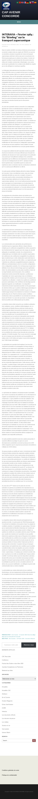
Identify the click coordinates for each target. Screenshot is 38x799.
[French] (25, 2)
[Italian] (30, 2)
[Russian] (32, 2)
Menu (19, 22)
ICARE (4, 708)
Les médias (5, 722)
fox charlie (25, 44)
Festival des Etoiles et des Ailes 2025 (12, 663)
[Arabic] (17, 2)
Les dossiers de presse (8, 718)
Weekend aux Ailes (7, 670)
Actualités (5, 687)
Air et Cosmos (6, 697)
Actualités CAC (6, 690)
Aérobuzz (4, 694)
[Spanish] (35, 2)
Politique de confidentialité (9, 775)
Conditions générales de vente (10, 770)
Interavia (5, 46)
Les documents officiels (8, 715)
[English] (22, 2)
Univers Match (6, 732)
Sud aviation (5, 729)
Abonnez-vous (29, 645)
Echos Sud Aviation (7, 704)
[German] (27, 2)
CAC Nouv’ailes (6, 656)
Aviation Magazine (7, 701)
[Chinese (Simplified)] (20, 2)
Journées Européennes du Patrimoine (12, 667)
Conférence (5, 660)
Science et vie (6, 725)
